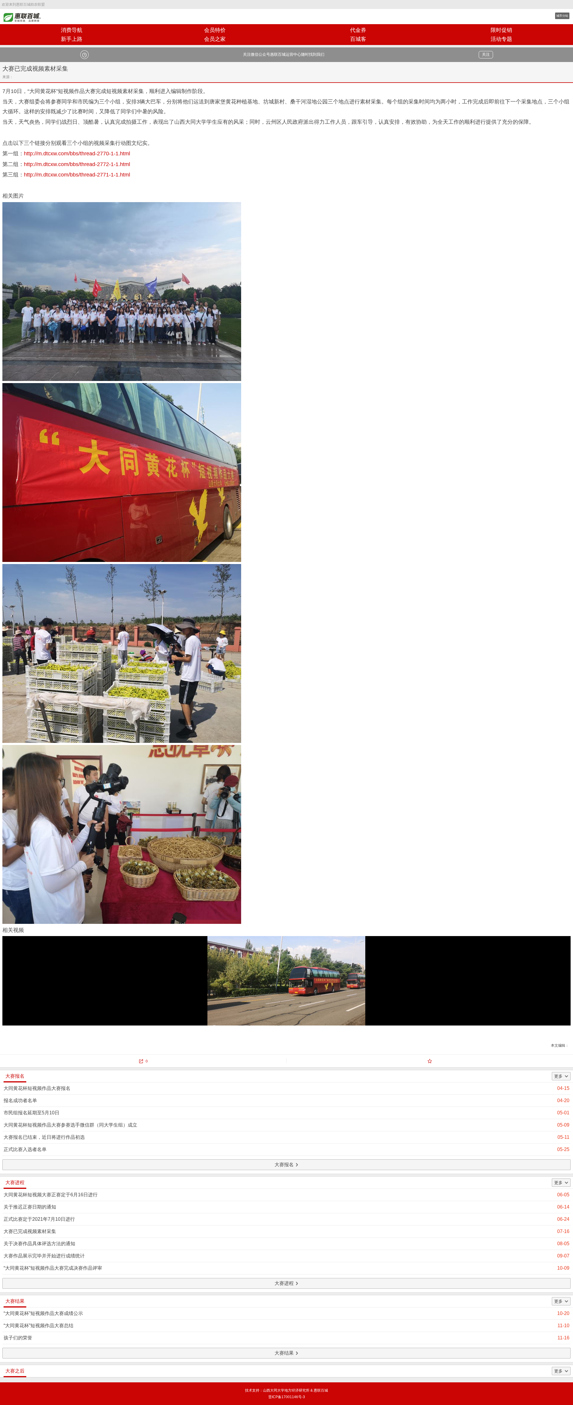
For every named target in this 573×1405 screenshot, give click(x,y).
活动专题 (501, 39)
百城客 (358, 39)
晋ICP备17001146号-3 (286, 1397)
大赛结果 (284, 1353)
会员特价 (215, 30)
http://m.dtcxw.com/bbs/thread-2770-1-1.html (77, 154)
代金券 (358, 30)
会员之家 (215, 39)
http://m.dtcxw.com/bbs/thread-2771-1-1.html (77, 175)
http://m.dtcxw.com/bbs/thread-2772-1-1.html (77, 164)
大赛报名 (284, 1164)
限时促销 (501, 30)
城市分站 (562, 15)
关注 (486, 54)
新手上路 (71, 39)
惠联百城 (24, 16)
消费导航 (71, 30)
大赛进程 (284, 1283)
